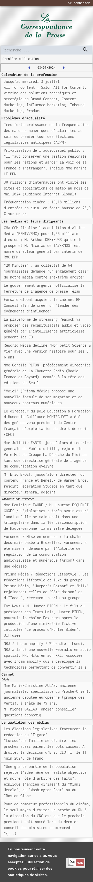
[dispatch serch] (85, 50)
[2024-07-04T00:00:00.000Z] (64, 68)
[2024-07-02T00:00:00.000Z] (29, 68)
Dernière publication (21, 59)
